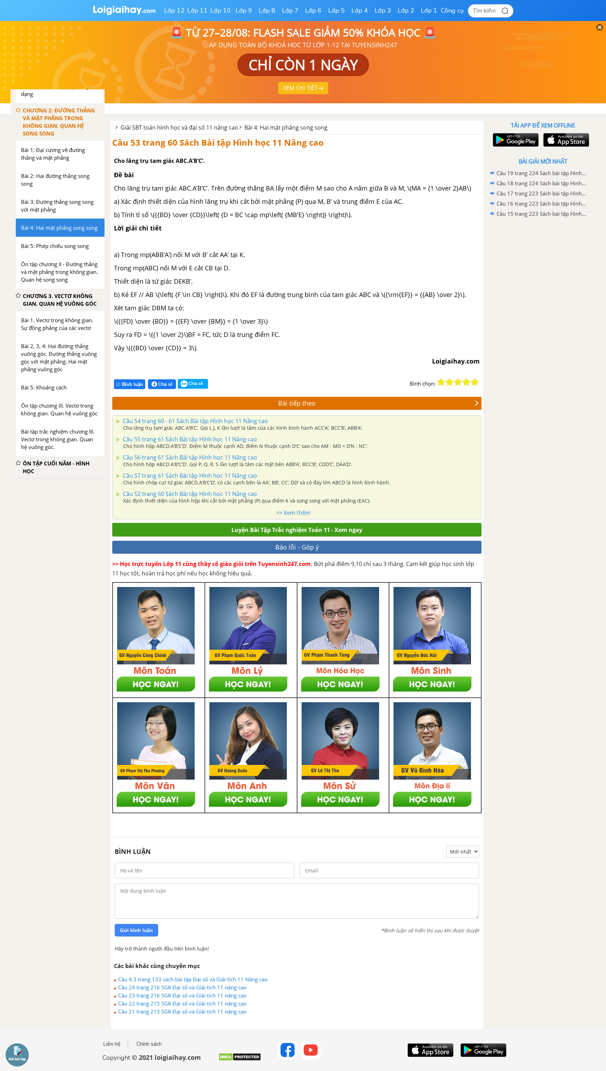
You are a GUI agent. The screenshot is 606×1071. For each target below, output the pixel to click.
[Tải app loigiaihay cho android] (514, 140)
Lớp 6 (313, 10)
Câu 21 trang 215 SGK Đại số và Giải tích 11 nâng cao (182, 1011)
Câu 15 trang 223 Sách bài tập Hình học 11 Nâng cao (542, 213)
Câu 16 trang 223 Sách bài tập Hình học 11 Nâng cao (542, 203)
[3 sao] (458, 382)
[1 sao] (441, 382)
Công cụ (452, 10)
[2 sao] (449, 382)
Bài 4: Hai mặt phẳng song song (286, 127)
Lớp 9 (244, 10)
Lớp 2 (406, 10)
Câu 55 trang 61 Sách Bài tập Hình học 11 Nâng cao (189, 439)
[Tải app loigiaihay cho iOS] (565, 140)
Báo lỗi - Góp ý (297, 547)
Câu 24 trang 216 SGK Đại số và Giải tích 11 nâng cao (182, 987)
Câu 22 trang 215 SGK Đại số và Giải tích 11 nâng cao (182, 1003)
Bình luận (132, 384)
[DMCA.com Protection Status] (239, 1059)
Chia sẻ (165, 384)
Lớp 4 (359, 10)
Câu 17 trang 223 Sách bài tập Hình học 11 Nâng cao (542, 193)
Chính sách (149, 1044)
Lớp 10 (220, 10)
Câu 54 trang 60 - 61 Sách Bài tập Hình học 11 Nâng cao (194, 421)
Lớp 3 (383, 10)
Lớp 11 (197, 10)
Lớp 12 (174, 10)
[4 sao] (466, 382)
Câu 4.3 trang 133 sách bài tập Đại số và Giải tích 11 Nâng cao (193, 979)
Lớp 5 (336, 10)
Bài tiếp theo (297, 403)
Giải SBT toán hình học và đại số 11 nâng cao (179, 127)
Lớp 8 (267, 10)
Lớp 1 (429, 10)
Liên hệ (112, 1044)
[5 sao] (475, 382)
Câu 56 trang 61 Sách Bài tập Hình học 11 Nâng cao (189, 457)
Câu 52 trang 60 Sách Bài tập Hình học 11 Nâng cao (189, 494)
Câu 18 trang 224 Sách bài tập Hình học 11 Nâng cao (542, 183)
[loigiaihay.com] (124, 13)
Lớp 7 (290, 10)
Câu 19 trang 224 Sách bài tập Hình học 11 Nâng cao (542, 173)
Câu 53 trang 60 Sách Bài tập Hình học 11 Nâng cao (218, 142)
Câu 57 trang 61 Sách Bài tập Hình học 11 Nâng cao (189, 475)
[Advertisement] (542, 330)
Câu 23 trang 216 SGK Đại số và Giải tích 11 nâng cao (182, 995)
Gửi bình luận (136, 930)
